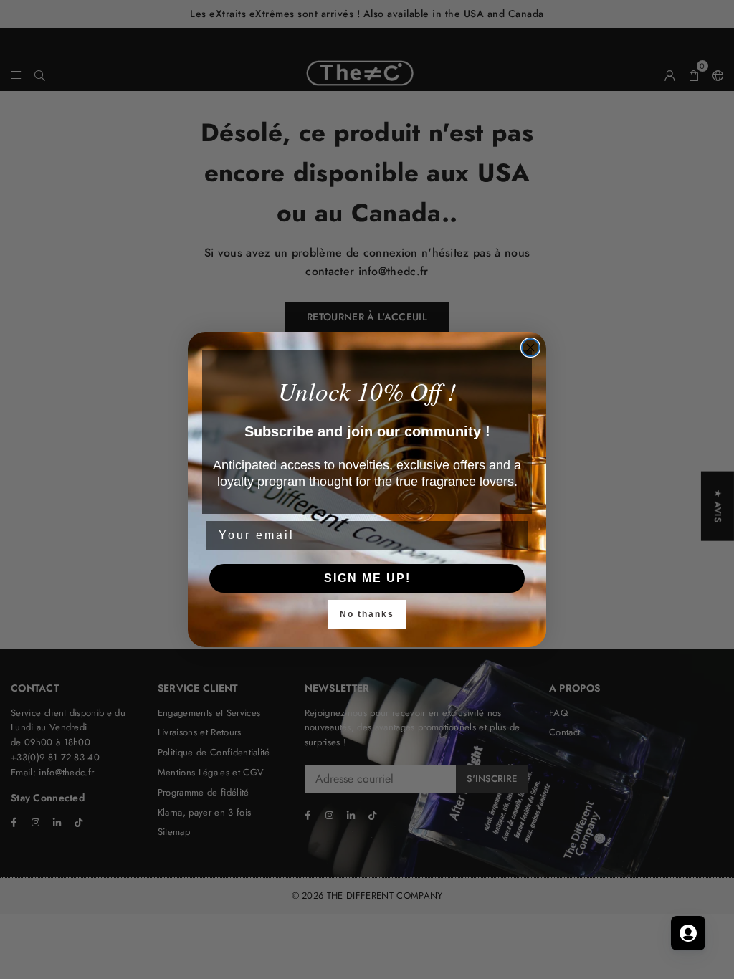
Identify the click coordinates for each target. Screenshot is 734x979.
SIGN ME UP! (367, 578)
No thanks (367, 614)
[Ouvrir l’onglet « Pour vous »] (688, 933)
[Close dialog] (530, 347)
